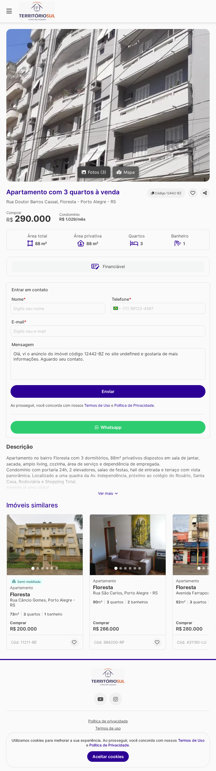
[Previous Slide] (10, 105)
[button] (108, 105)
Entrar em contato (30, 289)
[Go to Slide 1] (33, 568)
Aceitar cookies (108, 756)
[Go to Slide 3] (42, 568)
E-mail (19, 321)
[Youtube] (100, 699)
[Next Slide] (205, 105)
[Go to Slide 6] (56, 568)
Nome (19, 299)
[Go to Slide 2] (37, 568)
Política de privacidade (108, 721)
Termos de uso (108, 728)
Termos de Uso (97, 405)
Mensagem (23, 344)
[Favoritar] (193, 193)
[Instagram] (115, 699)
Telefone (121, 299)
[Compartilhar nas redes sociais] (205, 193)
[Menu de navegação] (9, 11)
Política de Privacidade (134, 405)
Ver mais (105, 493)
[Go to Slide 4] (47, 568)
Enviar (108, 391)
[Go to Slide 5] (52, 568)
